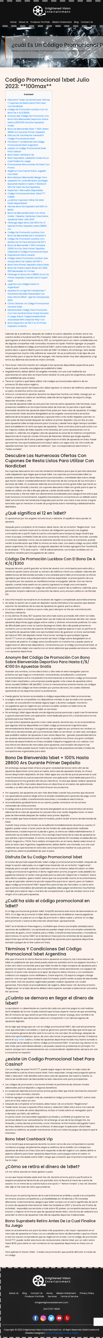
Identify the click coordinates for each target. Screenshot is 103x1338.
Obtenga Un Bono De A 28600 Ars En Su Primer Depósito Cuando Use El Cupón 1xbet (28, 277)
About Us (23, 22)
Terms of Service (69, 1296)
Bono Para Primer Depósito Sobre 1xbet (28, 264)
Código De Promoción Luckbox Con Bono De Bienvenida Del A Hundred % (27, 234)
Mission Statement (62, 22)
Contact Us (87, 22)
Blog (76, 22)
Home (13, 22)
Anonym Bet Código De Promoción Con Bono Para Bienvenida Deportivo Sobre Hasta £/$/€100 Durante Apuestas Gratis (28, 120)
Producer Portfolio (40, 22)
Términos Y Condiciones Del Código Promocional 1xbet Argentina (26, 143)
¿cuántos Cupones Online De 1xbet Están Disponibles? (26, 201)
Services (52, 1296)
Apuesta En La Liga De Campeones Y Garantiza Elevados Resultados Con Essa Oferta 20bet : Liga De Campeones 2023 (28, 295)
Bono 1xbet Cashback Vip (21, 154)
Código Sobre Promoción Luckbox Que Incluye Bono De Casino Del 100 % (28, 260)
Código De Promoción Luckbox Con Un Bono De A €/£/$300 (28, 111)
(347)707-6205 (51, 1309)
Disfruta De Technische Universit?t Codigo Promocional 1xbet (26, 137)
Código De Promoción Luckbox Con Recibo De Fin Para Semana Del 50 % (27, 240)
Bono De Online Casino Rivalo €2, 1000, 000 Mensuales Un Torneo (28, 269)
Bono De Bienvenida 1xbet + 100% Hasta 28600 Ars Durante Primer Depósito (28, 130)
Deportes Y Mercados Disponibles (25, 190)
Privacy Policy (87, 1293)
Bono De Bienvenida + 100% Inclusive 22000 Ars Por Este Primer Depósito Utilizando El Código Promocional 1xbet (28, 248)
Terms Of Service (54, 1332)
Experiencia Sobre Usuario (21, 255)
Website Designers (35, 1332)
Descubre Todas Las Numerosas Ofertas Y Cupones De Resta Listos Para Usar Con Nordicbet (29, 103)
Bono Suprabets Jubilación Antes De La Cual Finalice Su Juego (28, 159)
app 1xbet (19, 1039)
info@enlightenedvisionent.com (51, 1302)
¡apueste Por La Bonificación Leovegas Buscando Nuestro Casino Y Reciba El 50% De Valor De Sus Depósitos (28, 184)
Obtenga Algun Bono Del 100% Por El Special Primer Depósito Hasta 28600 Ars (27, 226)
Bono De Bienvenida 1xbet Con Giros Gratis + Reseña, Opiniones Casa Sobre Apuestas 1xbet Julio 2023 (28, 216)
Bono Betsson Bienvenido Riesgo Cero (27, 177)
